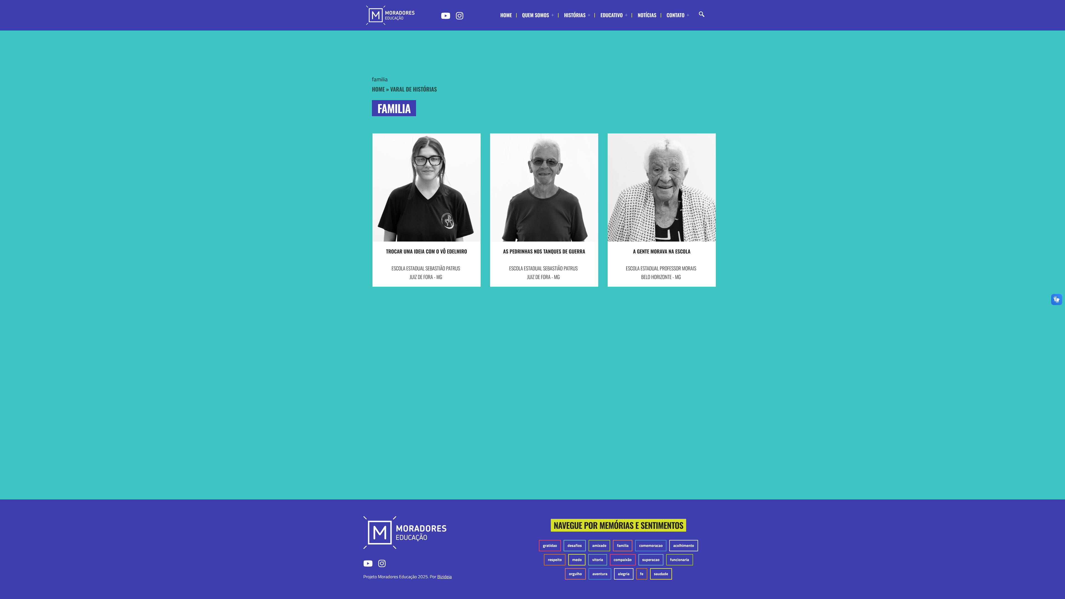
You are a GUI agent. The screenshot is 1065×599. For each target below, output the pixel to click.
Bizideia (444, 576)
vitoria (597, 560)
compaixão (623, 560)
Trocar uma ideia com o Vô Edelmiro (426, 251)
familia (622, 546)
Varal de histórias (413, 89)
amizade (599, 546)
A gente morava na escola (662, 251)
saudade (661, 574)
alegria (624, 574)
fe (641, 574)
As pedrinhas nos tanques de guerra (544, 251)
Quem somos (535, 15)
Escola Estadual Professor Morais (661, 268)
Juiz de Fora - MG (426, 277)
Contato (675, 15)
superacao (651, 560)
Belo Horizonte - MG (661, 277)
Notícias (647, 15)
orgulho (575, 574)
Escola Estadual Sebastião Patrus (426, 268)
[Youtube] (445, 15)
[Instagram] (460, 15)
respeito (555, 560)
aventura (599, 574)
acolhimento (683, 546)
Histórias (575, 15)
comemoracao (651, 546)
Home (506, 15)
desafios (574, 546)
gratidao (550, 546)
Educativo (611, 15)
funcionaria (679, 560)
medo (577, 560)
